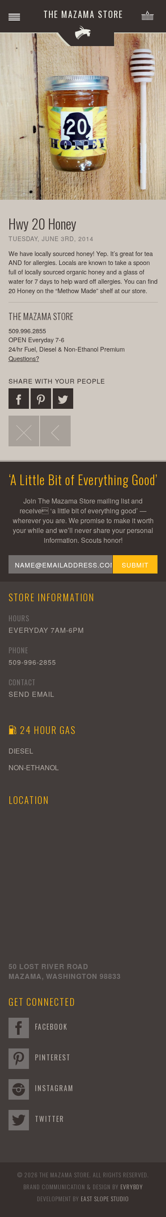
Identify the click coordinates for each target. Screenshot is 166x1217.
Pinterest (51, 1057)
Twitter (48, 1119)
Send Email (31, 694)
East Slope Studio (105, 1198)
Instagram (53, 1088)
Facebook (50, 1027)
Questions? (24, 358)
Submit (135, 564)
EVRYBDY (131, 1186)
